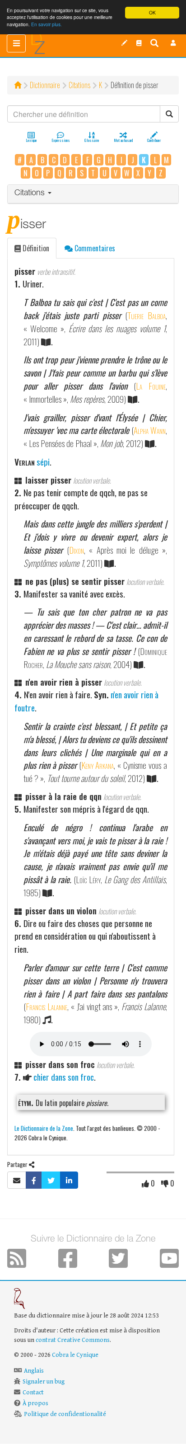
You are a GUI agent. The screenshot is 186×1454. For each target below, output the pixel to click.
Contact (33, 1392)
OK (152, 12)
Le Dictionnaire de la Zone (43, 1128)
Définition (35, 248)
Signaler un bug (44, 1381)
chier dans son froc (63, 1076)
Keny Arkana (97, 765)
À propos (35, 1403)
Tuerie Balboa (146, 315)
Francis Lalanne (46, 1006)
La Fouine (151, 385)
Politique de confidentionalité (65, 1414)
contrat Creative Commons (73, 1340)
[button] (173, 43)
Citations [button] (30, 193)
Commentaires (94, 248)
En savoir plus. (46, 24)
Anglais (34, 1370)
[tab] (93, 194)
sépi (43, 461)
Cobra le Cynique (75, 1355)
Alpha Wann (150, 430)
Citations (79, 85)
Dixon (76, 549)
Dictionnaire (45, 85)
